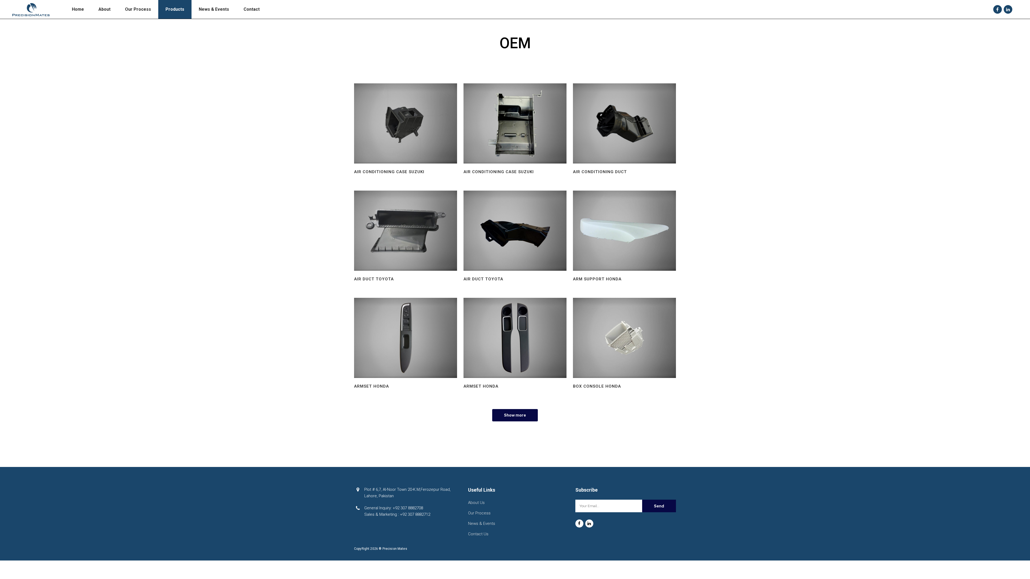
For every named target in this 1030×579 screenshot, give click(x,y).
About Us (476, 502)
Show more (515, 415)
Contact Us (478, 534)
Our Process (479, 513)
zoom (405, 123)
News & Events (481, 523)
